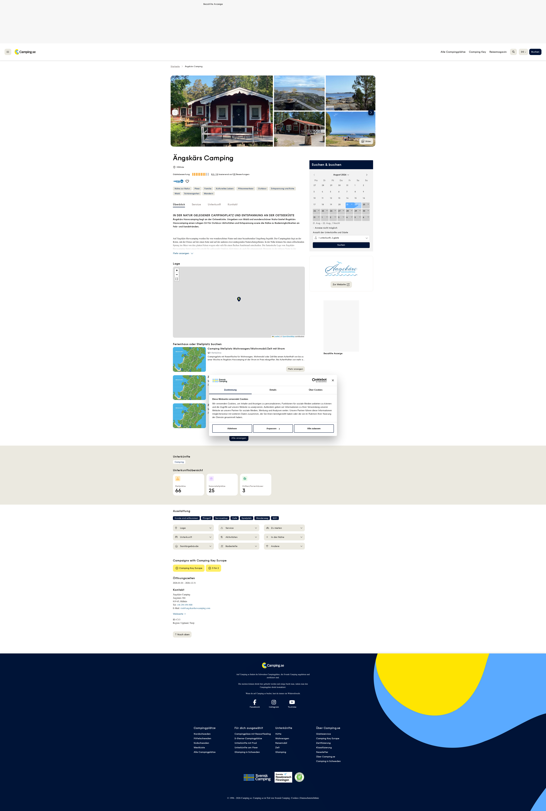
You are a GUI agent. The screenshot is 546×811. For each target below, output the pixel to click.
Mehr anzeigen (181, 253)
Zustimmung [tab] (230, 390)
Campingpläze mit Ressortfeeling (252, 734)
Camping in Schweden (328, 761)
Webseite (178, 614)
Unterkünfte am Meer (246, 747)
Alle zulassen (313, 428)
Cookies (294, 797)
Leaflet (276, 336)
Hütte (278, 734)
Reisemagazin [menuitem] (498, 52)
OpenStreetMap (288, 336)
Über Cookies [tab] (315, 390)
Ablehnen (232, 428)
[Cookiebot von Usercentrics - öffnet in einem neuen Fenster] (314, 380)
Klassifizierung (324, 747)
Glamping (280, 752)
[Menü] (8, 52)
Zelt (277, 747)
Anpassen (271, 428)
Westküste (199, 747)
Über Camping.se (325, 756)
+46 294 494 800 (184, 604)
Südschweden (201, 743)
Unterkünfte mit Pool (245, 743)
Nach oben (183, 634)
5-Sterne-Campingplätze (248, 738)
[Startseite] (25, 52)
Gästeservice (323, 734)
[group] (222, 111)
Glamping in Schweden (247, 752)
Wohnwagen (282, 738)
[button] (299, 92)
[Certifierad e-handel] (299, 777)
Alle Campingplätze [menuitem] (453, 52)
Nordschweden (202, 734)
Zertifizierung (323, 743)
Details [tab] (273, 390)
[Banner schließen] (333, 380)
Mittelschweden (202, 738)
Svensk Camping (282, 797)
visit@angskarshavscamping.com (195, 608)
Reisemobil (281, 743)
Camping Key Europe (327, 738)
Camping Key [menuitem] (477, 52)
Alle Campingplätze (205, 752)
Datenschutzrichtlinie (309, 797)
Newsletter (322, 752)
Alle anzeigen (238, 438)
